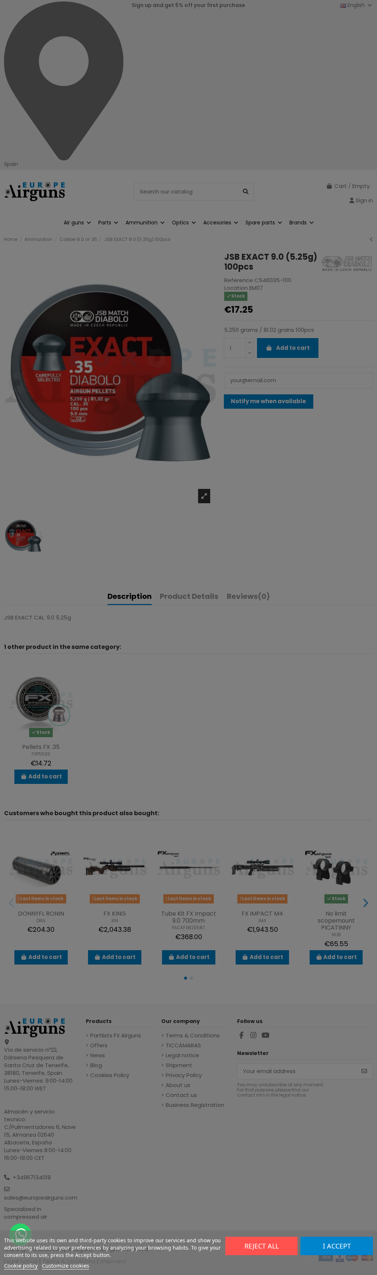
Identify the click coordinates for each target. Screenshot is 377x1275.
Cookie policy (21, 1265)
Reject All (261, 1246)
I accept (337, 1246)
